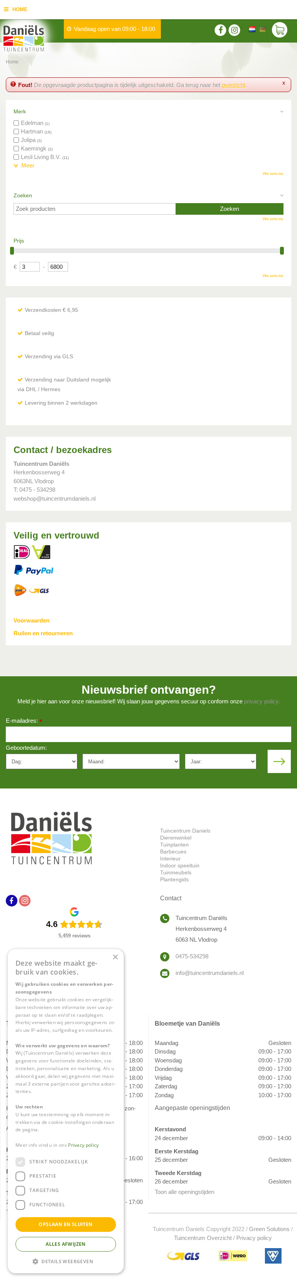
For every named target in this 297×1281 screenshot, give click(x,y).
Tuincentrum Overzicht (203, 1238)
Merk (20, 111)
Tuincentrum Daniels (185, 831)
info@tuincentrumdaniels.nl (210, 973)
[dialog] (66, 1111)
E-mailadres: (24, 721)
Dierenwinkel (175, 838)
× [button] (115, 957)
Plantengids (174, 879)
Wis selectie (273, 173)
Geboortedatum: (26, 747)
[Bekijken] (279, 31)
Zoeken (23, 195)
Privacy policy (254, 1238)
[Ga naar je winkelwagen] (281, 31)
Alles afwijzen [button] (66, 1244)
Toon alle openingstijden (184, 1192)
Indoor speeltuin (180, 865)
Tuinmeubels (175, 872)
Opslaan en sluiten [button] (65, 1224)
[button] (65, 1261)
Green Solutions (269, 1229)
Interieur (170, 858)
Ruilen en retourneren (43, 633)
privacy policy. (262, 701)
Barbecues (173, 851)
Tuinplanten (174, 844)
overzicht (233, 85)
